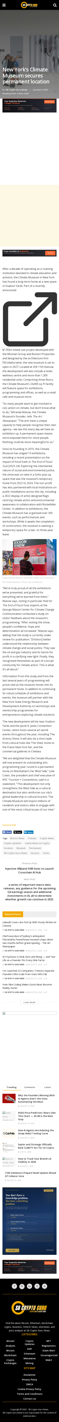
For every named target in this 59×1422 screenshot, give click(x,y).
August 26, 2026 (35, 978)
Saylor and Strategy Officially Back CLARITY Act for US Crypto (36, 1146)
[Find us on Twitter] (22, 1286)
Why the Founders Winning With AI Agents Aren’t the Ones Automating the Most (36, 1098)
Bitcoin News (17, 838)
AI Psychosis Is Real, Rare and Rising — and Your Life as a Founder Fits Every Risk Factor (29, 958)
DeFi (29, 1348)
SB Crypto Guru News (16, 89)
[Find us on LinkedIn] (29, 1286)
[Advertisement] (29, 151)
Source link (9, 825)
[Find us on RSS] (44, 1286)
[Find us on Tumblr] (37, 1286)
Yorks (46, 853)
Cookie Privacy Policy (29, 1389)
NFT (48, 1341)
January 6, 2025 (40, 89)
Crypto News (47, 838)
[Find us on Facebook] (14, 1286)
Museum (21, 848)
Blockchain (10, 1355)
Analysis (10, 1345)
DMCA (29, 1384)
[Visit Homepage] (29, 5)
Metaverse (30, 1358)
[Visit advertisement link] (29, 108)
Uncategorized (49, 1355)
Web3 (49, 1360)
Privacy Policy (29, 1379)
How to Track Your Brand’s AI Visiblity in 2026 (34, 1160)
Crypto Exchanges (10, 1361)
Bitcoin (10, 1350)
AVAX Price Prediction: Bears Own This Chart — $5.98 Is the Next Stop (37, 1116)
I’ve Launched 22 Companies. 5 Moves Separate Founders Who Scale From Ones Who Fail (28, 972)
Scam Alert (48, 1350)
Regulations (49, 1345)
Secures (35, 853)
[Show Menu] (4, 5)
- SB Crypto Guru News (37, 1409)
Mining (29, 1363)
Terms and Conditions (29, 1393)
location (8, 848)
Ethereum (29, 1353)
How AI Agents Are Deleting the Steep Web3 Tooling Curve (36, 1132)
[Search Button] (55, 5)
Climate (32, 838)
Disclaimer (30, 1374)
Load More (29, 1002)
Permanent (35, 848)
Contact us (29, 1398)
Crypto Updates (12, 843)
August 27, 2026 (35, 930)
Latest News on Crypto (37, 843)
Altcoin (10, 1341)
